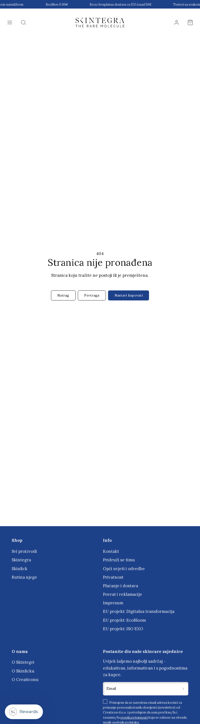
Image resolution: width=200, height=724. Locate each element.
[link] (176, 22)
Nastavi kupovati (129, 295)
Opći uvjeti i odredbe (124, 568)
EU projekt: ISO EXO (123, 628)
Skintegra (21, 560)
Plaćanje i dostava (120, 585)
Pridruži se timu (119, 560)
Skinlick (19, 568)
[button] (10, 22)
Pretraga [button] (91, 295)
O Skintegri (23, 662)
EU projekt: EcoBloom (124, 620)
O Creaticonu (25, 679)
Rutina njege (24, 577)
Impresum (113, 603)
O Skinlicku (23, 671)
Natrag (63, 295)
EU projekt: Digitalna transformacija (138, 611)
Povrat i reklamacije (122, 594)
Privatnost (113, 577)
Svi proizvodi (24, 551)
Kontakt (111, 551)
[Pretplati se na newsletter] (183, 688)
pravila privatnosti (134, 717)
